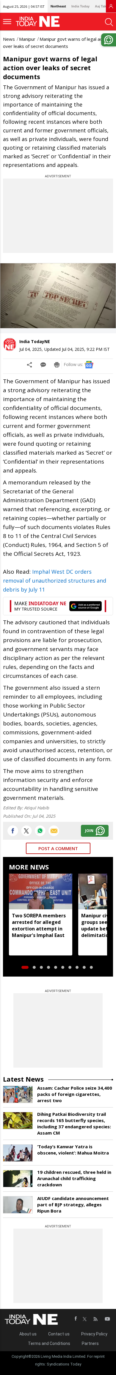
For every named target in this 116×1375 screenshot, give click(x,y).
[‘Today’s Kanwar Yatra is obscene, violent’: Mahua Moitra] (17, 1153)
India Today (80, 6)
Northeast (58, 6)
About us (28, 1334)
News (9, 39)
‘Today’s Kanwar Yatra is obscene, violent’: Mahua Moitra (73, 1150)
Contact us (59, 1334)
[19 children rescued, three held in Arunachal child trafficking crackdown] (17, 1178)
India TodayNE (34, 341)
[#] (40, 830)
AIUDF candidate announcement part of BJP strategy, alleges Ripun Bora (73, 1204)
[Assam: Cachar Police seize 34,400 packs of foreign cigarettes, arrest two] (17, 1094)
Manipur (27, 39)
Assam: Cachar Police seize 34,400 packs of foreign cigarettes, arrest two (74, 1094)
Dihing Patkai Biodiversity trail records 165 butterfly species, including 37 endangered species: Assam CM (74, 1123)
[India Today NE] (39, 21)
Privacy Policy (94, 1334)
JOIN (89, 830)
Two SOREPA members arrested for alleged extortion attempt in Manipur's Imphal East (39, 925)
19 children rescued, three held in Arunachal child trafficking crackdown (74, 1178)
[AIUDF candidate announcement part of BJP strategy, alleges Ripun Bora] (17, 1204)
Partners (90, 1343)
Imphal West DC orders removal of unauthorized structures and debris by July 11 (54, 580)
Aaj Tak (100, 6)
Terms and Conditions (49, 1343)
